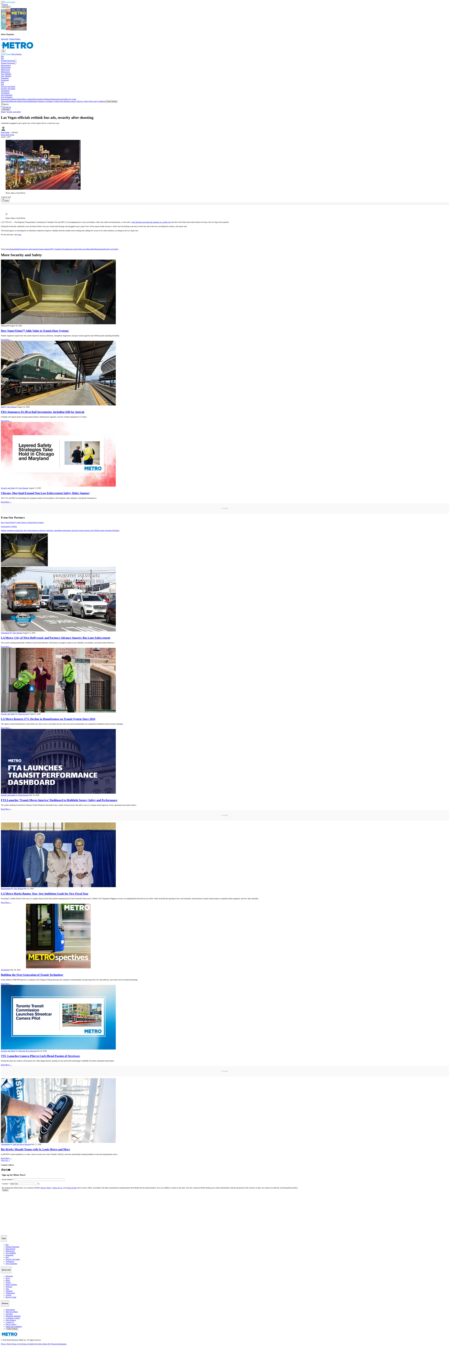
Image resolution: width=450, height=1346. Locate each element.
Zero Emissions (6, 95)
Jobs (41, 99)
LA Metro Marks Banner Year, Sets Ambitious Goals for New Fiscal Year (44, 893)
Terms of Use (17, 1344)
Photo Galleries (27, 99)
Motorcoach (5, 70)
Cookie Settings (111, 101)
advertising (10, 249)
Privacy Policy (83, 101)
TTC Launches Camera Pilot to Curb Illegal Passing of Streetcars (40, 1055)
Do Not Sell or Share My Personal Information (49, 1344)
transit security (73, 249)
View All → (5, 1160)
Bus (2, 56)
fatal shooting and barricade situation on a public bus (151, 222)
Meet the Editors (16, 101)
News (17, 2)
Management (6, 65)
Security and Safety (8, 87)
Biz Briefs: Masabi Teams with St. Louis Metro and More (35, 1149)
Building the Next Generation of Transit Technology (32, 974)
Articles (22, 2)
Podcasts (36, 99)
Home (3, 112)
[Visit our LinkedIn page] (4, 1170)
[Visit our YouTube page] (9, 1170)
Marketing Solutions (37, 101)
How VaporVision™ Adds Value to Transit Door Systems (35, 330)
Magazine (4, 99)
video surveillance (85, 249)
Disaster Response (8, 61)
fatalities (17, 249)
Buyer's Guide (71, 99)
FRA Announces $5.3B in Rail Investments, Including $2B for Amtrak (42, 411)
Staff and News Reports (27, 1051)
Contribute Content (52, 101)
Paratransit (5, 78)
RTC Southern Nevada (59, 249)
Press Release (64, 101)
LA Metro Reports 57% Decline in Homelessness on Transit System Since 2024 (48, 718)
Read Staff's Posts (7, 135)
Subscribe (4, 39)
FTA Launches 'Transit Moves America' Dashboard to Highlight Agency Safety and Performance (59, 800)
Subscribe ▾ (6, 7)
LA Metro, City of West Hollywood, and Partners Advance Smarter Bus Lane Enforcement (55, 637)
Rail (2, 82)
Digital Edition (14, 39)
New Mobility (6, 74)
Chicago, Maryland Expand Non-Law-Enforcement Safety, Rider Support (45, 493)
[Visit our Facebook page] (2, 1170)
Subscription (5, 101)
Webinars (47, 99)
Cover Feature (10, 2)
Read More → (6, 340)
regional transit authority (42, 249)
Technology (5, 91)
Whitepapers (55, 99)
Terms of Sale (27, 1344)
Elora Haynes (23, 714)
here (19, 235)
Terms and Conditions (97, 101)
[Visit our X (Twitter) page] (7, 1170)
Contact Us (74, 101)
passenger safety (27, 249)
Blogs (15, 99)
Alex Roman (11, 407)
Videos (19, 99)
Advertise (26, 101)
